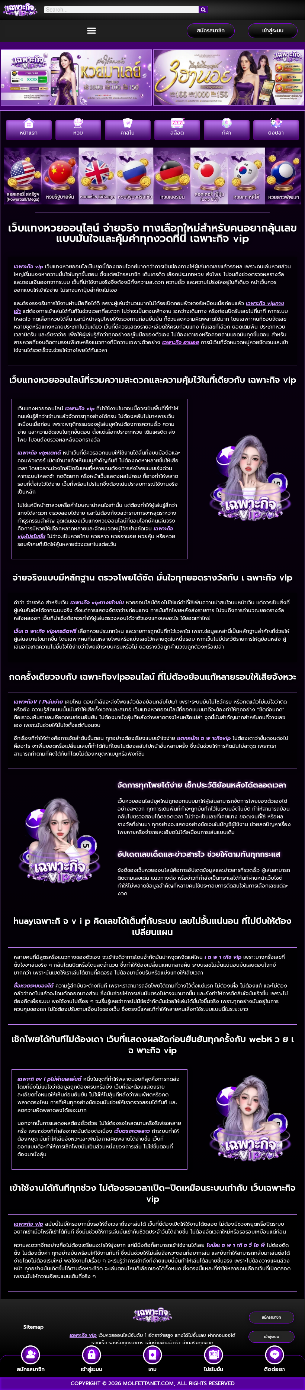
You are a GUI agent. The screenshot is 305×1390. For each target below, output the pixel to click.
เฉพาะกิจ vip (28, 267)
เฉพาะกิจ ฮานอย (180, 342)
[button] (91, 30)
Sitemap (33, 1327)
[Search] (203, 9)
